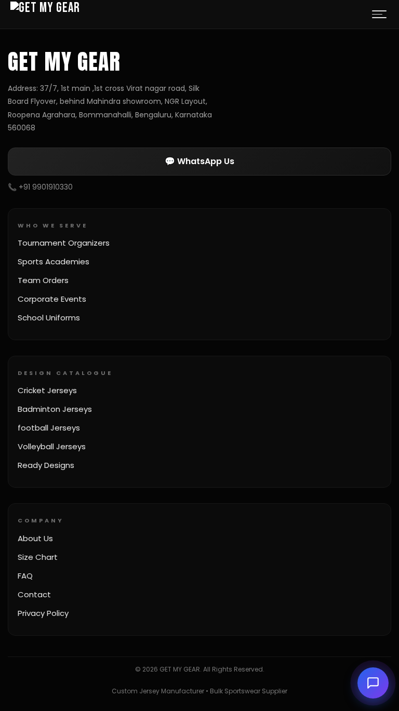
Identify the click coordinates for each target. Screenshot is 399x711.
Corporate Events (52, 298)
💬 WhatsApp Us (199, 161)
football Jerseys (49, 427)
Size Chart (38, 557)
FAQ (25, 575)
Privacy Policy (43, 613)
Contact (34, 594)
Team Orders (43, 280)
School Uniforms (49, 317)
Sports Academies (53, 261)
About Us (35, 538)
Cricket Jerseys (47, 390)
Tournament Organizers (64, 242)
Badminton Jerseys (55, 409)
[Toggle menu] (379, 14)
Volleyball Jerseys (52, 446)
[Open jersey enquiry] (373, 683)
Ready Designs (46, 465)
